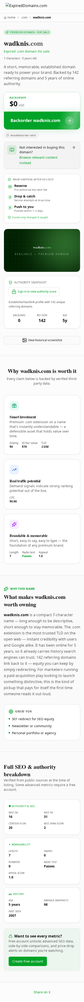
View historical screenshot (45, 340)
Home (11, 17)
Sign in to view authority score (37, 291)
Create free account (27, 961)
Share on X (42, 992)
